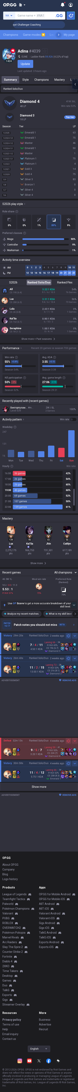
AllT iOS (44, 908)
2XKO (5, 966)
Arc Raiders (9, 942)
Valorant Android (49, 913)
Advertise (45, 1024)
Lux (12, 299)
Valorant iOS (47, 918)
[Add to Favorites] (45, 51)
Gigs (5, 999)
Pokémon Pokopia (13, 932)
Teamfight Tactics (13, 899)
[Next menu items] (58, 35)
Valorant (7, 913)
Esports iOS (46, 947)
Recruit (43, 1029)
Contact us (9, 1038)
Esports (7, 995)
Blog (5, 874)
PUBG (6, 918)
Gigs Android (47, 923)
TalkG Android (48, 932)
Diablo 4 (7, 961)
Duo (4, 985)
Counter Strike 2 (12, 951)
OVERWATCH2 (11, 927)
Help (5, 1029)
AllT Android (47, 903)
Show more (39, 786)
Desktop (7, 975)
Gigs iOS (44, 927)
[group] (39, 490)
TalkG (5, 990)
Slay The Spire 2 (12, 947)
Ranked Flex (64, 282)
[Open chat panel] (75, 84)
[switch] (68, 419)
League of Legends (14, 894)
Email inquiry (10, 1034)
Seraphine (15, 328)
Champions (10, 35)
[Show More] (22, 5)
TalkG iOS (45, 937)
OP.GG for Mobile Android (55, 894)
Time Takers (10, 971)
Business (44, 1019)
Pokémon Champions (16, 908)
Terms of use (10, 1024)
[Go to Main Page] (9, 4)
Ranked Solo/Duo (39, 282)
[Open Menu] (71, 5)
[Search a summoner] (59, 16)
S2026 (13, 282)
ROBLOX (7, 923)
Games (6, 980)
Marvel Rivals (10, 937)
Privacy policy (11, 1019)
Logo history (10, 879)
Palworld (7, 903)
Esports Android (49, 942)
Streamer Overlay (13, 1004)
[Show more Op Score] (74, 605)
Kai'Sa (13, 318)
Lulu (12, 308)
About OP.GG (10, 864)
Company (8, 869)
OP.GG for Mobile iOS (52, 899)
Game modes (33, 35)
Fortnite (7, 956)
